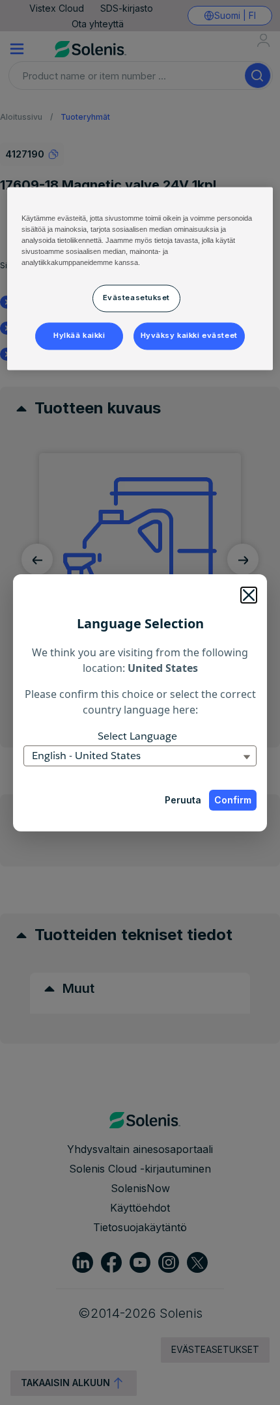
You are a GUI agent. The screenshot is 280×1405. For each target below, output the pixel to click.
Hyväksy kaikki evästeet (189, 335)
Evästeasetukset (137, 297)
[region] (140, 278)
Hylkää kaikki (79, 335)
